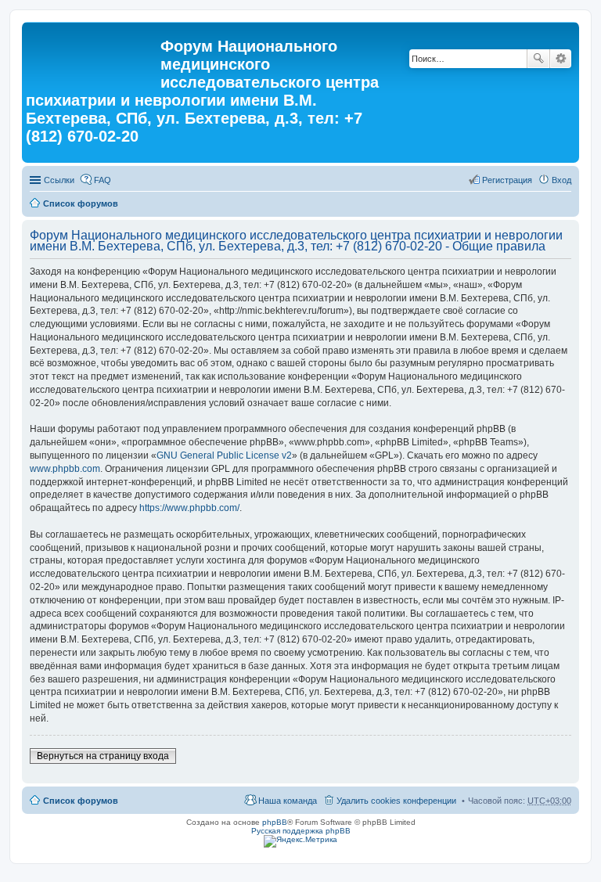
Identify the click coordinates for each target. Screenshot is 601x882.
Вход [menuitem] (561, 180)
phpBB (274, 822)
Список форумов (80, 203)
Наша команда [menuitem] (287, 800)
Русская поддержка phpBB (301, 830)
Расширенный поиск (560, 58)
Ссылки (59, 180)
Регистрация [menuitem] (507, 180)
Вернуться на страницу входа (103, 756)
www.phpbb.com (65, 468)
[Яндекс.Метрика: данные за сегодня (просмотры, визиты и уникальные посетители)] (300, 841)
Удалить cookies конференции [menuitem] (396, 800)
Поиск (538, 58)
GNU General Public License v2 (224, 455)
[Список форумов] (93, 51)
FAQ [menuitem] (102, 180)
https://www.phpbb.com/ (189, 507)
